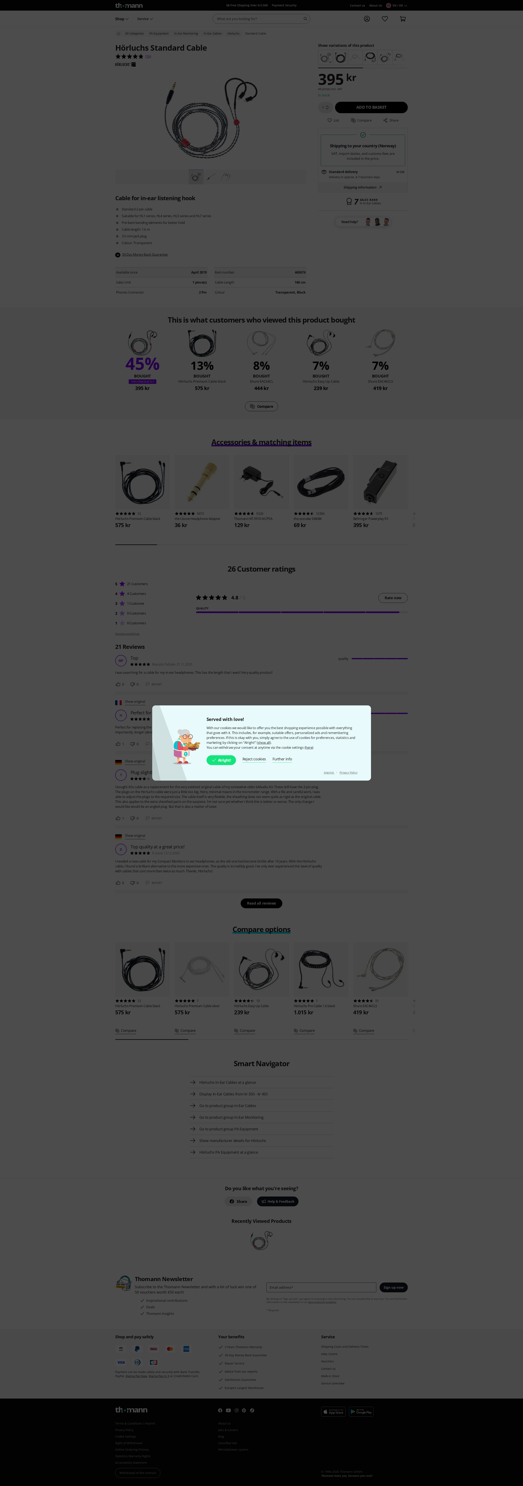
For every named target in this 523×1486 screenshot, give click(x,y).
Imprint (329, 772)
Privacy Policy (349, 772)
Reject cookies (254, 758)
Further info (282, 758)
